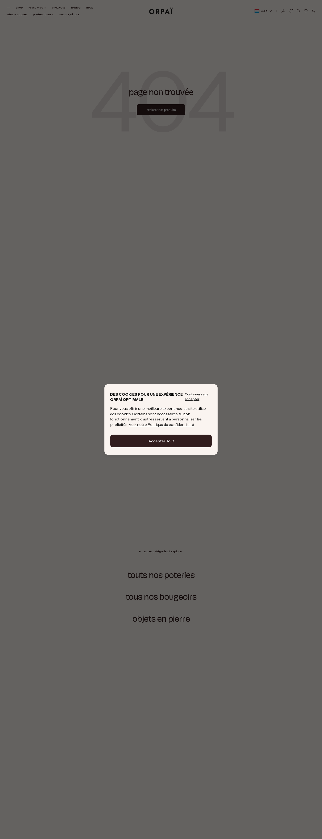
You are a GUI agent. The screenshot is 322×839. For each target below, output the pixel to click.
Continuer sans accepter (196, 396)
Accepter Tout (161, 441)
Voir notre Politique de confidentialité (161, 424)
